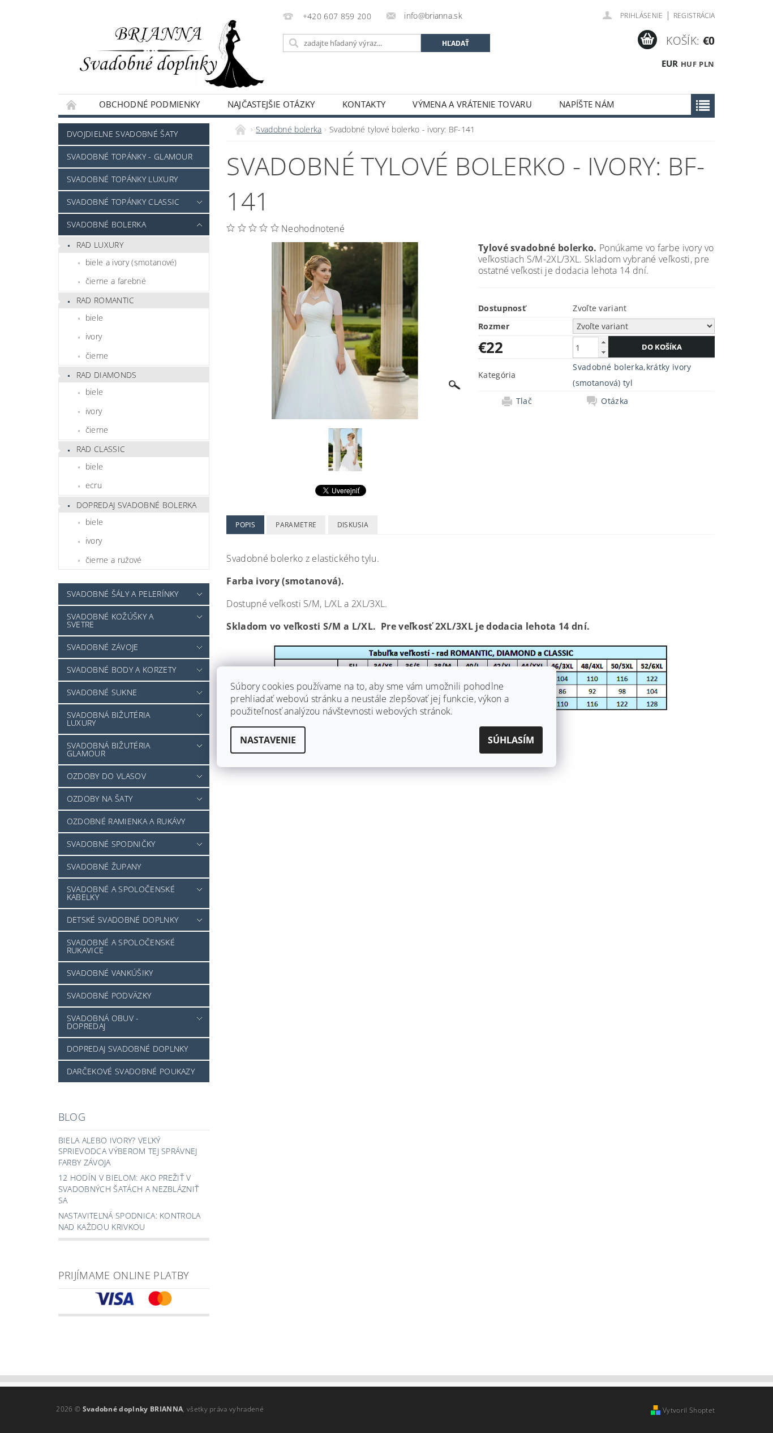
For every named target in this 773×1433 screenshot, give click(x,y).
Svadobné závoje (103, 647)
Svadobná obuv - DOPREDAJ (103, 1022)
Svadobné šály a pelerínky (123, 593)
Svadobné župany (104, 866)
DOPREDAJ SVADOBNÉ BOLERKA (136, 505)
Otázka (614, 401)
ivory (93, 336)
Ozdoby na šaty (99, 798)
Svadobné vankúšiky (110, 972)
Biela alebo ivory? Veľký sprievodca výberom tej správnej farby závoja (127, 1151)
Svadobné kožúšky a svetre (110, 620)
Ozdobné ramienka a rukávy (126, 821)
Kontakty (364, 104)
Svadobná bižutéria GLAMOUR (109, 749)
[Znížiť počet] (603, 352)
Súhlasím (511, 740)
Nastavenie (268, 740)
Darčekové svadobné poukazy (131, 1071)
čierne (97, 355)
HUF (689, 64)
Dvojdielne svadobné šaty (122, 133)
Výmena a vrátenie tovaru (472, 104)
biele (94, 317)
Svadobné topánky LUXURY (122, 179)
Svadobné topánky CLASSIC (123, 201)
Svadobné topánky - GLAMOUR (129, 156)
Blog (71, 1117)
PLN (706, 64)
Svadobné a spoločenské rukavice (121, 946)
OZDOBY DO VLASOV (106, 776)
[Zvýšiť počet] (603, 342)
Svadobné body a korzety (121, 669)
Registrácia (694, 15)
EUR (670, 63)
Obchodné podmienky (149, 104)
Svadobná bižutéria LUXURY (109, 718)
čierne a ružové (113, 559)
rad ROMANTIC (105, 300)
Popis (245, 525)
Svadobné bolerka (106, 224)
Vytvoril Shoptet (689, 1410)
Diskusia (353, 525)
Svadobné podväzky (109, 995)
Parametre (296, 525)
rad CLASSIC (101, 449)
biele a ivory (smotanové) (131, 262)
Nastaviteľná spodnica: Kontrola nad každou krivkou (129, 1221)
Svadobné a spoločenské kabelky (121, 893)
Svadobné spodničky (111, 843)
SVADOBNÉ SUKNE (102, 692)
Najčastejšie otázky (271, 104)
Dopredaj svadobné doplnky (127, 1048)
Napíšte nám (587, 104)
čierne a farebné (115, 281)
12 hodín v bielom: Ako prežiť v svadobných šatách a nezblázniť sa (128, 1188)
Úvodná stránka (71, 104)
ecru (93, 485)
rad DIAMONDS (106, 374)
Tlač (524, 401)
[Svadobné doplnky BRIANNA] (168, 53)
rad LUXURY (99, 244)
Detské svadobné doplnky (122, 919)
